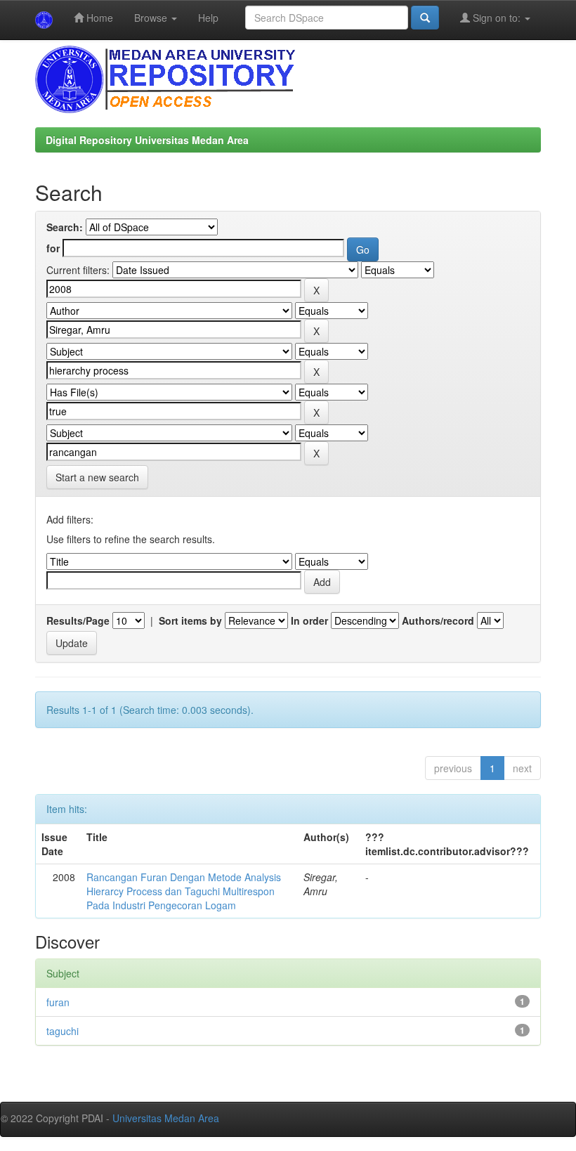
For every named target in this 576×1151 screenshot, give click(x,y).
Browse (152, 18)
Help (208, 18)
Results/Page (78, 620)
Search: (64, 227)
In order (309, 620)
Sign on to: (496, 18)
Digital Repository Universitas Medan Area (147, 140)
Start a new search (97, 477)
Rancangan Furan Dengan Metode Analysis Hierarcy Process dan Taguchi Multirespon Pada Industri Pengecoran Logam (183, 891)
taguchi (62, 1031)
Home (98, 18)
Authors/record (438, 620)
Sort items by (190, 620)
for (53, 248)
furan (58, 1002)
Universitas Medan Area (165, 1118)
